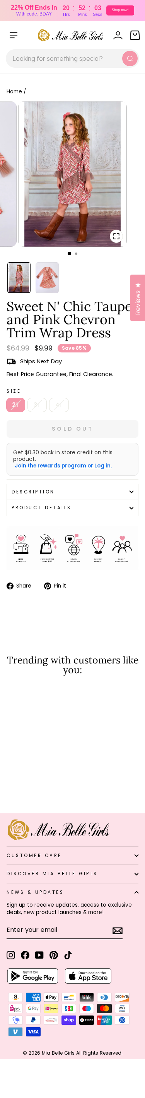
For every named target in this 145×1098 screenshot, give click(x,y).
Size (14, 391)
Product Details (42, 508)
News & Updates (35, 892)
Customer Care (34, 855)
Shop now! (120, 10)
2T (15, 405)
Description (33, 492)
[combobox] (72, 58)
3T (37, 405)
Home (14, 91)
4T (59, 405)
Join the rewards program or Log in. (63, 466)
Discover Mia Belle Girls (52, 874)
